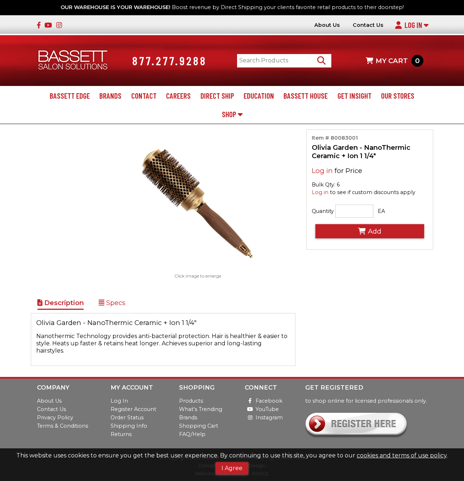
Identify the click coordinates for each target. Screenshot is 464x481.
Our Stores (397, 95)
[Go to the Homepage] (73, 60)
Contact (144, 95)
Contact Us (368, 25)
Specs (114, 303)
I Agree (232, 468)
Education (259, 95)
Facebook (269, 401)
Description (63, 303)
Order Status (127, 417)
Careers (178, 95)
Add (374, 231)
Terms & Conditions (62, 426)
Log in (322, 170)
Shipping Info (129, 426)
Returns (121, 434)
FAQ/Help (192, 434)
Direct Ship (217, 95)
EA (381, 211)
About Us (327, 25)
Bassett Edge (70, 95)
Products (191, 401)
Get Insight (354, 95)
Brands (110, 95)
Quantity (323, 211)
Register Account (133, 409)
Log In (414, 24)
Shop (230, 114)
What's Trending (200, 409)
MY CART (397, 61)
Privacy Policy (55, 417)
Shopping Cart (198, 426)
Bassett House (305, 95)
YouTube (267, 409)
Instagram (269, 417)
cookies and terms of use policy (402, 455)
